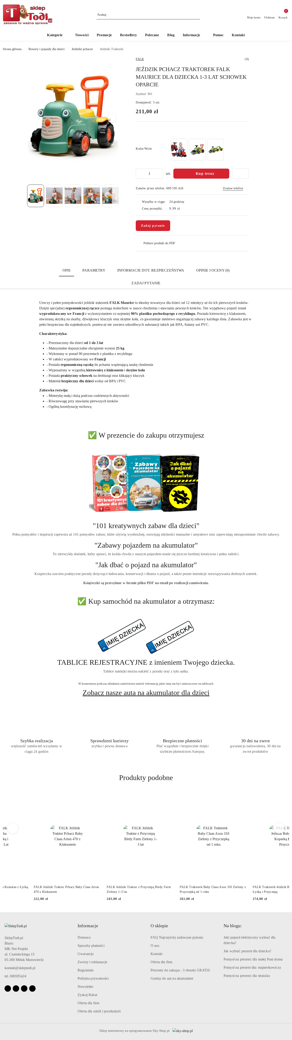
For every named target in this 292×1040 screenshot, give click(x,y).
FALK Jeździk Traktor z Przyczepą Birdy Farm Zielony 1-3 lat (108, 889)
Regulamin (86, 970)
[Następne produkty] (279, 828)
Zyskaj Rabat (87, 995)
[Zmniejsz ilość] (139, 173)
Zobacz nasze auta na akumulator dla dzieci (146, 692)
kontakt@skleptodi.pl (20, 968)
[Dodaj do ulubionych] (240, 174)
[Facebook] (8, 988)
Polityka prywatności (93, 978)
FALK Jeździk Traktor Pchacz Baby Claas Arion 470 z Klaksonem (35, 889)
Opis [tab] (67, 270)
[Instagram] (16, 988)
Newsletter (86, 987)
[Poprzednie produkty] (12, 828)
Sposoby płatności (91, 946)
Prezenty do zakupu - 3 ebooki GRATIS (180, 970)
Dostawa (84, 937)
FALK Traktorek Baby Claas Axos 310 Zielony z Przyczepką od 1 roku (182, 889)
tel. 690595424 (15, 976)
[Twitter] (32, 988)
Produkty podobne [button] (146, 777)
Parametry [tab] (93, 270)
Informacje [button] (88, 925)
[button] (194, 35)
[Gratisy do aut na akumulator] (146, 636)
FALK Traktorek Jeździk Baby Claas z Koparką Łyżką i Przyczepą (254, 889)
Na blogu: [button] (233, 925)
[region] (197, 149)
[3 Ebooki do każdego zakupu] (146, 483)
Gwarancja (86, 954)
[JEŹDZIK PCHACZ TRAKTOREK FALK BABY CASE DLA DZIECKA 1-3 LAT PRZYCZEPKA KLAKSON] (179, 149)
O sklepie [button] (159, 925)
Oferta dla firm (88, 1003)
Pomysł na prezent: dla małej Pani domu (253, 959)
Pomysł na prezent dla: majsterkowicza (252, 967)
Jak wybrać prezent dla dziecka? (247, 951)
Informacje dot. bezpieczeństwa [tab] (150, 270)
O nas (155, 946)
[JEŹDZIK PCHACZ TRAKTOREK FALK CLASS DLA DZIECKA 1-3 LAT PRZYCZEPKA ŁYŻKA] (197, 149)
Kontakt (156, 954)
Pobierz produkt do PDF (159, 243)
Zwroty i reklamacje (92, 962)
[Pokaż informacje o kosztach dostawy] (183, 208)
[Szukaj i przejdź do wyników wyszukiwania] (197, 14)
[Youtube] (24, 988)
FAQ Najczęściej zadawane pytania (177, 937)
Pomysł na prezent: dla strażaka (247, 976)
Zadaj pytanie (153, 225)
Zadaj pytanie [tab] (145, 283)
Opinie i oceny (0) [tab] (213, 270)
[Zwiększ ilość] (159, 173)
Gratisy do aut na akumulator (172, 978)
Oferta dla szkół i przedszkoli (99, 1011)
